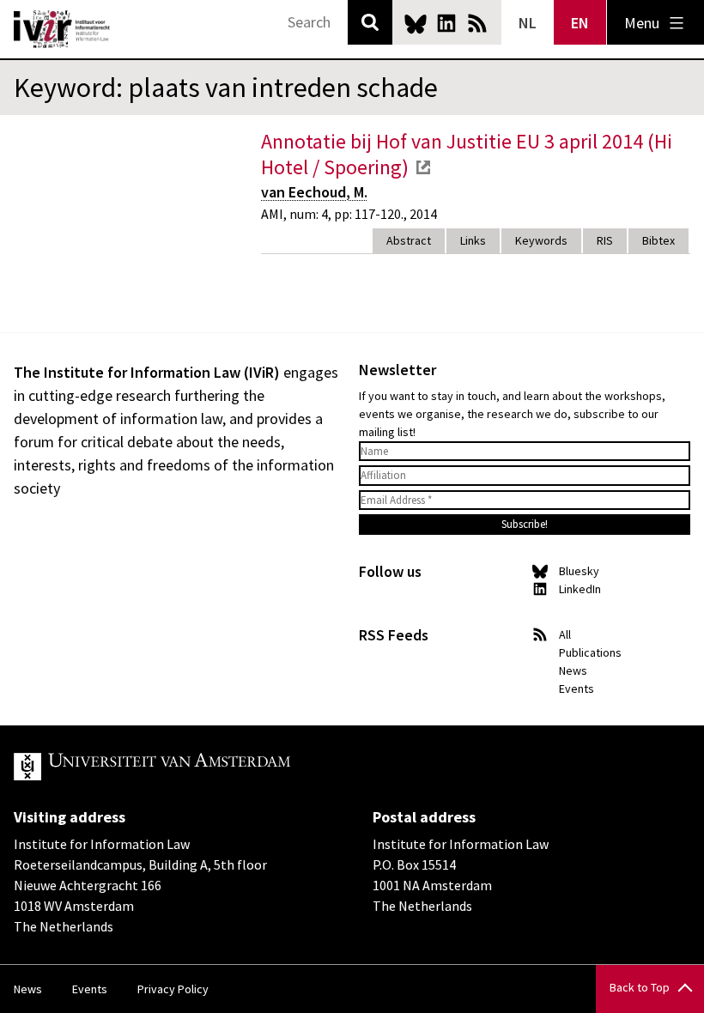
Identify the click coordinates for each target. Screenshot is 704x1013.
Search (370, 22)
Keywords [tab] (541, 240)
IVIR (62, 29)
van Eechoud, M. (314, 192)
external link (423, 167)
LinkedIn (446, 23)
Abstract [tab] (408, 240)
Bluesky (416, 23)
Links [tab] (473, 240)
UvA (213, 766)
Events (576, 688)
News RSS (477, 23)
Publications (590, 652)
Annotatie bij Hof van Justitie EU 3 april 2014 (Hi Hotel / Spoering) (466, 154)
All (565, 634)
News (573, 670)
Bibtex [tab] (658, 240)
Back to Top (640, 987)
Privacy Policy (173, 989)
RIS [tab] (605, 240)
